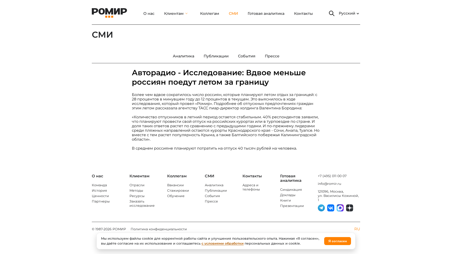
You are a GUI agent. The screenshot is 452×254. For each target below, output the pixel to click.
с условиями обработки (223, 243)
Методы (136, 190)
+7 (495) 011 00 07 (332, 176)
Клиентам (174, 13)
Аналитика (214, 185)
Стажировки (178, 190)
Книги (285, 200)
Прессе (211, 201)
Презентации (292, 206)
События (212, 196)
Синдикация (291, 189)
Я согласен (337, 241)
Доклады (287, 195)
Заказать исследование (142, 203)
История (99, 190)
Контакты (303, 13)
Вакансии (175, 185)
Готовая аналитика (266, 13)
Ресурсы (137, 196)
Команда (99, 185)
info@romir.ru (329, 184)
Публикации (216, 190)
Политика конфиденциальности (159, 229)
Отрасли (137, 185)
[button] (331, 13)
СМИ (233, 13)
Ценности (100, 196)
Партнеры (101, 201)
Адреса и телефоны (251, 187)
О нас (148, 13)
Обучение (176, 196)
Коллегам (209, 13)
